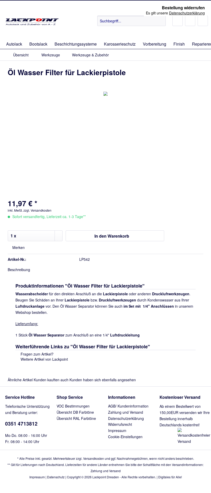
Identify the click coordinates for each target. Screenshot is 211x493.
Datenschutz (56, 477)
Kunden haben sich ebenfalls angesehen (102, 379)
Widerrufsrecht (120, 424)
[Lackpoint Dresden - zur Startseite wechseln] (32, 26)
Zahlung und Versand (125, 412)
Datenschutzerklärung (126, 418)
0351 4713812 (21, 423)
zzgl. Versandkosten (37, 210)
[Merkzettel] (177, 21)
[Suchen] (161, 21)
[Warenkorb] (203, 21)
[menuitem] (131, 23)
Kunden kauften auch (51, 379)
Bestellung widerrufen (183, 7)
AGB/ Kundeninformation (128, 406)
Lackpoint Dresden (105, 477)
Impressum (117, 430)
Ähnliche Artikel (20, 379)
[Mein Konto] (190, 21)
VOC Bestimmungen (73, 406)
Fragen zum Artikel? (37, 354)
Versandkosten (93, 458)
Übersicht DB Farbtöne (75, 412)
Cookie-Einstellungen (125, 436)
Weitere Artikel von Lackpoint (44, 359)
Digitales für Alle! (170, 477)
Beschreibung (19, 269)
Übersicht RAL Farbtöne (76, 418)
